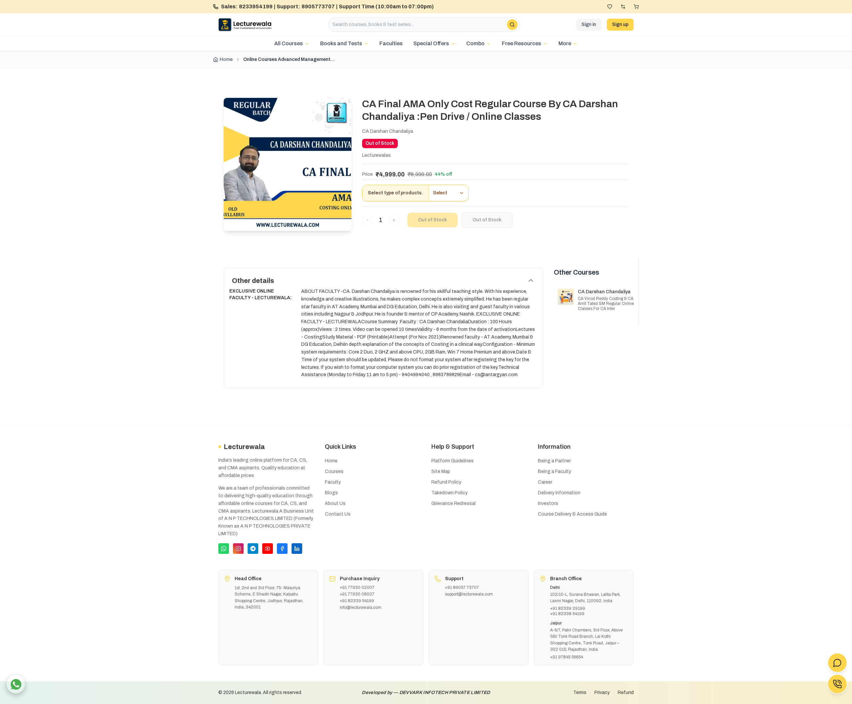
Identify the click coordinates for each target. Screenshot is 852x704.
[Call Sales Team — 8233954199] (837, 684)
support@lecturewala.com (469, 594)
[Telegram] (253, 548)
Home (226, 59)
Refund (626, 692)
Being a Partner (554, 460)
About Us (335, 503)
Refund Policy (446, 482)
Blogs (331, 492)
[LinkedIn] (297, 548)
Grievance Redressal (453, 503)
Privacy (602, 692)
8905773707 (318, 6)
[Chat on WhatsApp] (16, 684)
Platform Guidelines (452, 460)
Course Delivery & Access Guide (572, 514)
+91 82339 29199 (567, 608)
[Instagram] (238, 548)
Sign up (620, 24)
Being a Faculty (554, 471)
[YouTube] (267, 548)
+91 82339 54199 (357, 600)
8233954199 (256, 6)
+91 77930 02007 (357, 587)
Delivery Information (559, 492)
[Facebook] (282, 548)
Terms (579, 692)
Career (545, 482)
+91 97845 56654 (566, 657)
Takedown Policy (449, 492)
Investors (548, 503)
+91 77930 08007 (357, 594)
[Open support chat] (837, 662)
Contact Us (337, 514)
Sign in (588, 24)
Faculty (333, 482)
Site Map (440, 471)
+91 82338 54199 (567, 613)
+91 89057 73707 (462, 587)
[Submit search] (512, 24)
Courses (334, 471)
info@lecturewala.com (360, 607)
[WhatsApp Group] (223, 548)
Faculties (391, 43)
